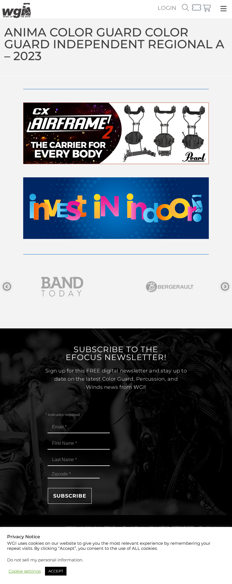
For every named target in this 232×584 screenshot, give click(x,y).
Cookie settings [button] (24, 571)
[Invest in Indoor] (116, 237)
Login (167, 8)
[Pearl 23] (116, 162)
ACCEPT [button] (55, 571)
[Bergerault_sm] (105, 287)
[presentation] (7, 287)
